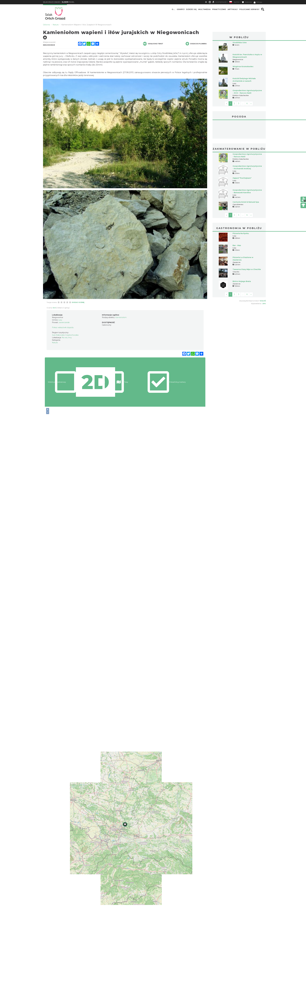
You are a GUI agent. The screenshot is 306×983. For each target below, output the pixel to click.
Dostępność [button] (221, 2)
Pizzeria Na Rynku (241, 233)
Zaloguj (259, 2)
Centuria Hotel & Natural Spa (246, 202)
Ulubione (248, 2)
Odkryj (181, 9)
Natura (55, 342)
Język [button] (236, 2)
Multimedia (204, 9)
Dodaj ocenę (78, 302)
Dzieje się (191, 9)
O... (173, 9)
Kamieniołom (121, 317)
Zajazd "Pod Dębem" (242, 178)
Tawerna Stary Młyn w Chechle (247, 269)
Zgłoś (263, 301)
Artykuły (233, 9)
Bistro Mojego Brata (242, 281)
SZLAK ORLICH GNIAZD (51, 2)
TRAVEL (68, 2)
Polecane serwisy (249, 9)
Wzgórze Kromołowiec (243, 66)
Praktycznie (219, 9)
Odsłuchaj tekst (155, 44)
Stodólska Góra (239, 42)
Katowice (239, 130)
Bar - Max (237, 245)
